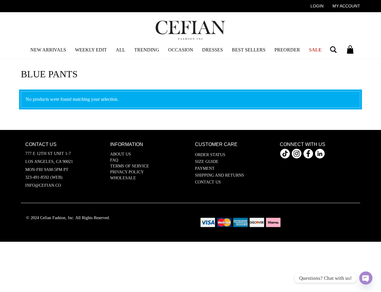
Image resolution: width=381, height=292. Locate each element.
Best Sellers (249, 49)
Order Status (210, 155)
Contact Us (208, 182)
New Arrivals (48, 49)
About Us (120, 154)
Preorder (287, 49)
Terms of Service (129, 166)
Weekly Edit (91, 49)
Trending (146, 49)
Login (317, 6)
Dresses (212, 49)
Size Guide (206, 161)
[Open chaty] (365, 278)
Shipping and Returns (219, 175)
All (120, 49)
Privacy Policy (127, 172)
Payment (205, 168)
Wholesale (123, 178)
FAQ (114, 160)
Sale (315, 49)
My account (346, 6)
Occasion (180, 49)
